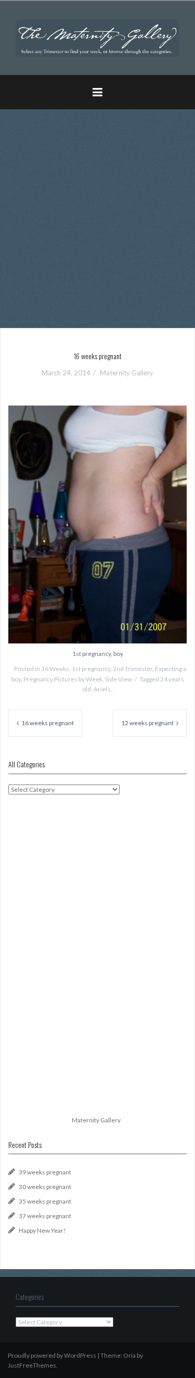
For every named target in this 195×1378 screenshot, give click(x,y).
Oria (129, 1355)
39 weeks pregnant (45, 1172)
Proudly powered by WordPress (52, 1355)
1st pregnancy (91, 669)
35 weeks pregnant (45, 1201)
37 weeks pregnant (45, 1216)
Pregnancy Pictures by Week (62, 679)
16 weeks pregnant (47, 723)
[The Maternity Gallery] (97, 37)
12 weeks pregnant (147, 723)
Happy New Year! (42, 1230)
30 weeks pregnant (45, 1187)
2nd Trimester (132, 669)
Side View (118, 679)
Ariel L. (103, 689)
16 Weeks (55, 669)
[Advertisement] (97, 214)
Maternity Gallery (126, 373)
